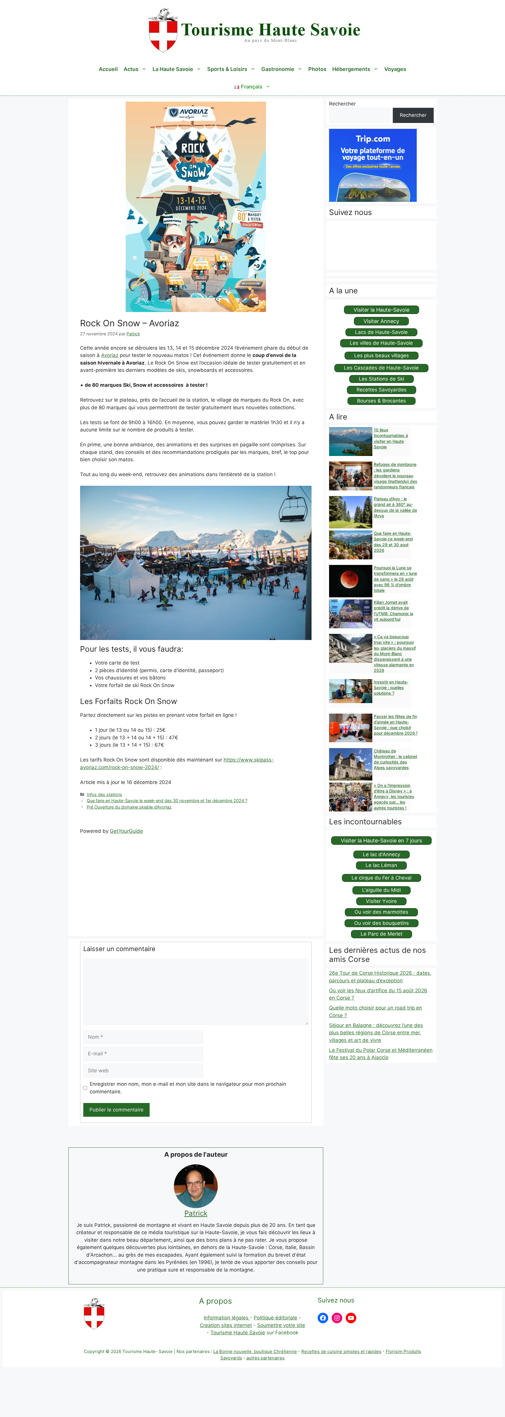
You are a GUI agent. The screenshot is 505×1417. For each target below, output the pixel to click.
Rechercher (342, 104)
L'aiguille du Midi (381, 890)
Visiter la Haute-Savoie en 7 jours (381, 840)
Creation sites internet (226, 1325)
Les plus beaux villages (381, 355)
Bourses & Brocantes (381, 401)
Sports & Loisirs (227, 69)
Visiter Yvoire (381, 901)
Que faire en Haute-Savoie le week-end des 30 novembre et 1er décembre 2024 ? (167, 800)
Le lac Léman (381, 865)
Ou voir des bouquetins (381, 923)
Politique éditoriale (275, 1318)
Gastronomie (277, 69)
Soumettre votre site (281, 1325)
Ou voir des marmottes (381, 912)
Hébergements (351, 69)
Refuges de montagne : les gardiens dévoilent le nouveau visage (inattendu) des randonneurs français (395, 475)
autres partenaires (265, 1358)
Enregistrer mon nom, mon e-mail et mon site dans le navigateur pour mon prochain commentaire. (188, 1088)
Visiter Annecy (381, 321)
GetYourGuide (126, 831)
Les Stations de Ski (381, 379)
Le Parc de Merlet (381, 934)
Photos (317, 69)
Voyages (395, 69)
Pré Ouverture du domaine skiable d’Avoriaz (129, 806)
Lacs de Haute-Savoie (381, 332)
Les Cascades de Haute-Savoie (381, 368)
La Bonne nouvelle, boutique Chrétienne (255, 1351)
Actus (131, 69)
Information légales (227, 1318)
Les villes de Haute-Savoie (381, 343)
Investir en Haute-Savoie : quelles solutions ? (391, 687)
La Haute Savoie (173, 69)
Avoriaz (109, 355)
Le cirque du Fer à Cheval (381, 878)
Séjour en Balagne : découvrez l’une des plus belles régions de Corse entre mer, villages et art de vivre (376, 1032)
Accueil (108, 69)
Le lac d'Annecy (381, 854)
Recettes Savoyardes (382, 390)
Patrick (195, 1213)
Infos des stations (104, 794)
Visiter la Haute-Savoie (381, 310)
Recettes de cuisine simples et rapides (341, 1351)
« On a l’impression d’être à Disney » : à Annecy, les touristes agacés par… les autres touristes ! (394, 796)
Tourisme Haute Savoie (237, 1333)
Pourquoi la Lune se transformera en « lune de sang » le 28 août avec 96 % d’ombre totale (395, 579)
